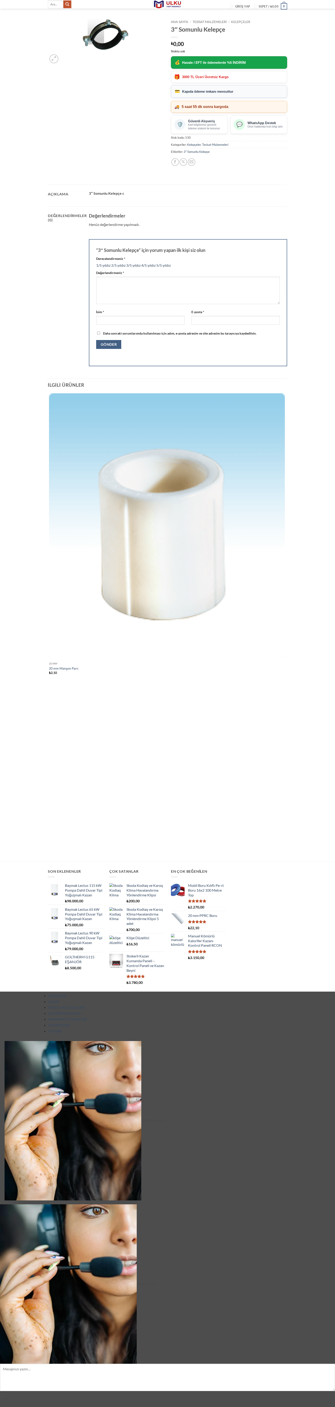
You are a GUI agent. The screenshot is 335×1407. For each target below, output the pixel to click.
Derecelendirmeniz (110, 259)
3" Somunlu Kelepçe (197, 151)
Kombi (53, 1002)
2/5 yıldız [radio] (118, 265)
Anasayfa (57, 996)
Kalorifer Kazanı (64, 1013)
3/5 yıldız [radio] (133, 265)
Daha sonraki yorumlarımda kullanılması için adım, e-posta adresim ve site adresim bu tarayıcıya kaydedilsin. (179, 333)
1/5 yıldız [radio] (103, 265)
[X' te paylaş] (183, 162)
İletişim (55, 1031)
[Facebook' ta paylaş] (175, 162)
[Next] (64, 56)
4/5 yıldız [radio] (148, 265)
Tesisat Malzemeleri (210, 22)
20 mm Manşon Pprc (64, 668)
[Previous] (50, 853)
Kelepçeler (240, 22)
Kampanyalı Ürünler (67, 1019)
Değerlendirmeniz (110, 273)
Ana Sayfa (179, 22)
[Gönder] (67, 4)
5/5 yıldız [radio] (163, 265)
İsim (100, 312)
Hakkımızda (59, 1025)
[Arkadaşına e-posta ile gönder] (191, 162)
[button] (242, 6)
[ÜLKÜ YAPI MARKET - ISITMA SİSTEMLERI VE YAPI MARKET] (167, 4)
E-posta (197, 312)
